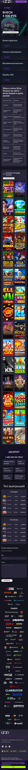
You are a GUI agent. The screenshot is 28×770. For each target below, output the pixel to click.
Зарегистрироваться (10, 32)
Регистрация (21, 1)
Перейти (6, 45)
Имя (2, 555)
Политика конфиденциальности (12, 740)
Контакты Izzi (6, 742)
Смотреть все (9, 178)
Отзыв (3, 562)
